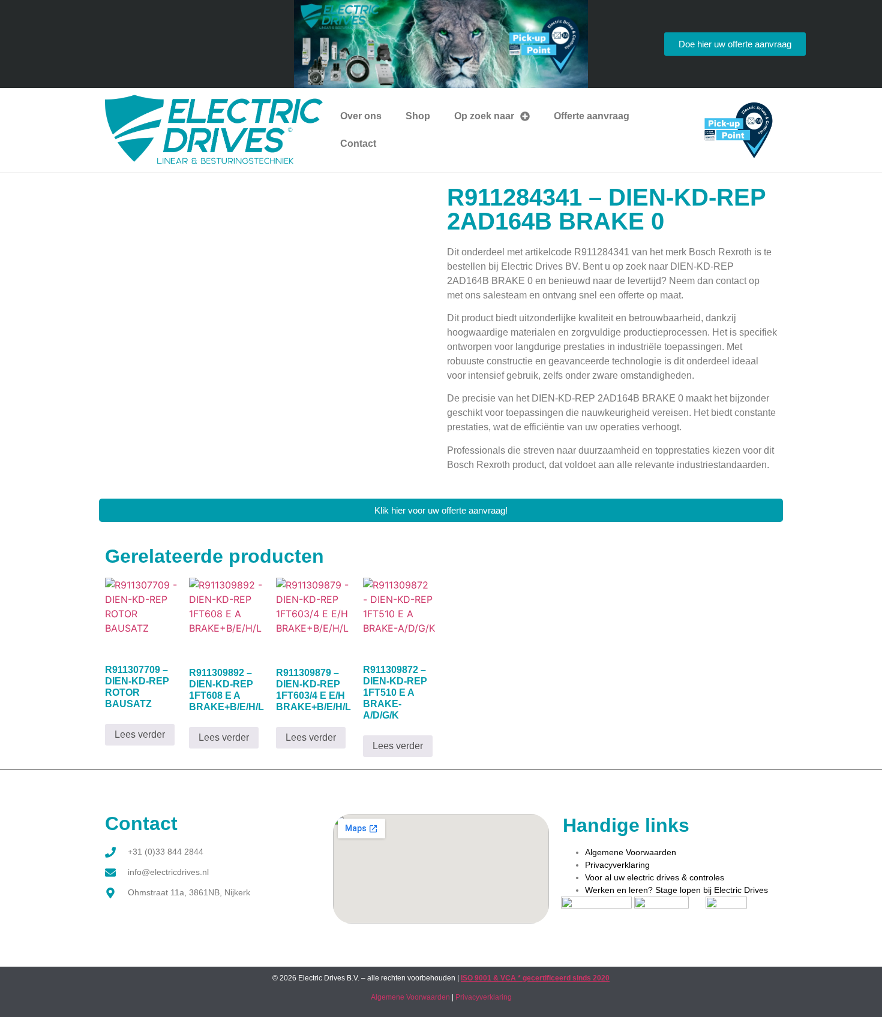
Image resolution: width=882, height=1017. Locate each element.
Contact (358, 143)
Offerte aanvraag (591, 116)
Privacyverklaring (617, 865)
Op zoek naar (484, 116)
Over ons (361, 116)
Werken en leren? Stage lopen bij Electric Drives (676, 890)
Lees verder (140, 734)
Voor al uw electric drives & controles (654, 877)
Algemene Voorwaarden (630, 852)
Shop (418, 116)
